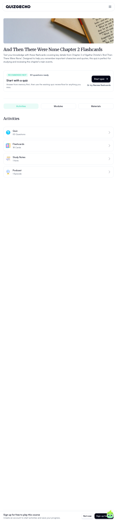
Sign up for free (104, 516)
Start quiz (99, 78)
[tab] (21, 106)
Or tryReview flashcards (99, 85)
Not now (87, 516)
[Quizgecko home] (18, 7)
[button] (58, 132)
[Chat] (110, 514)
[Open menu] (110, 7)
